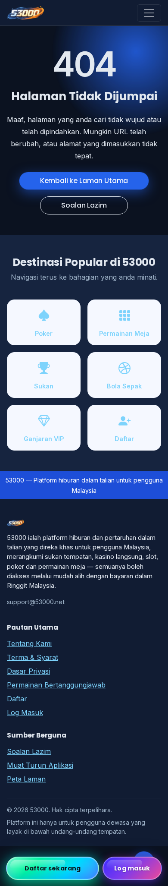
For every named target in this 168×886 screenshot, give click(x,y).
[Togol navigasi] (149, 13)
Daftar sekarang (53, 868)
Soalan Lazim (83, 205)
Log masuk (132, 868)
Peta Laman (26, 779)
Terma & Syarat (32, 657)
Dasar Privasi (28, 671)
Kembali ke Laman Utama (84, 181)
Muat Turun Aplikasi (40, 765)
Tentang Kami (29, 643)
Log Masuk (25, 712)
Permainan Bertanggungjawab (56, 685)
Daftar (17, 698)
